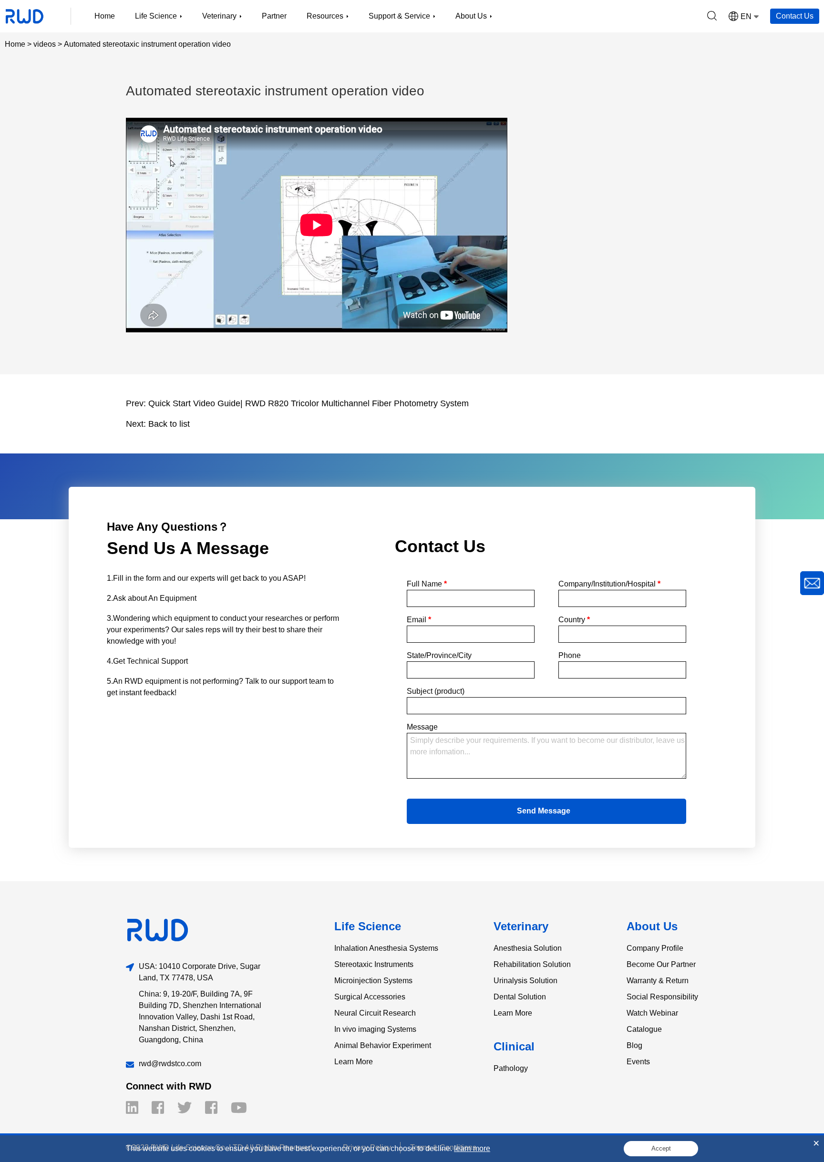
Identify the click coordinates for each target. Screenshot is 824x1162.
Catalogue (644, 1029)
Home (104, 16)
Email (419, 620)
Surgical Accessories (369, 997)
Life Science (367, 926)
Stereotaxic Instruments (373, 964)
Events (638, 1062)
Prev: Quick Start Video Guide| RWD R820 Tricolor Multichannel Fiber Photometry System (297, 403)
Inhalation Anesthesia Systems (386, 948)
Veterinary (521, 926)
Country (574, 620)
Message (422, 727)
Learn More (353, 1062)
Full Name (427, 584)
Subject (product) (435, 691)
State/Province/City (439, 655)
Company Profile (655, 948)
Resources (325, 16)
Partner (274, 16)
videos (44, 44)
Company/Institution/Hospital (609, 584)
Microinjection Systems (373, 981)
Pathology (511, 1068)
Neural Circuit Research (375, 1013)
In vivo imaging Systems (375, 1029)
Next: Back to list (158, 424)
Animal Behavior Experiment (382, 1045)
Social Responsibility (662, 997)
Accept (661, 1148)
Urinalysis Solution (525, 981)
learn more (472, 1148)
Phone (569, 655)
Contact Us (795, 16)
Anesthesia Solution (528, 948)
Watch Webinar (652, 1013)
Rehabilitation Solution (532, 964)
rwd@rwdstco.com (170, 1063)
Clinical (514, 1046)
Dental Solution (520, 997)
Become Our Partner (661, 964)
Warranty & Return (658, 981)
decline (437, 1148)
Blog (634, 1045)
